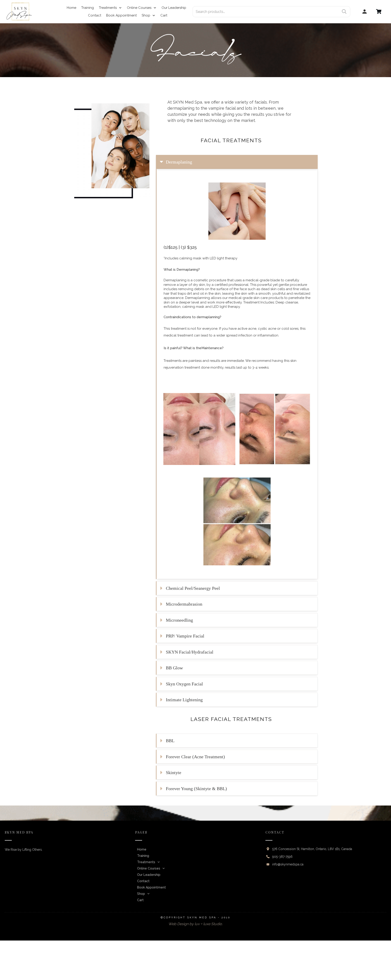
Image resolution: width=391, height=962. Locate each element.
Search (344, 12)
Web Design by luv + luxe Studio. (195, 924)
